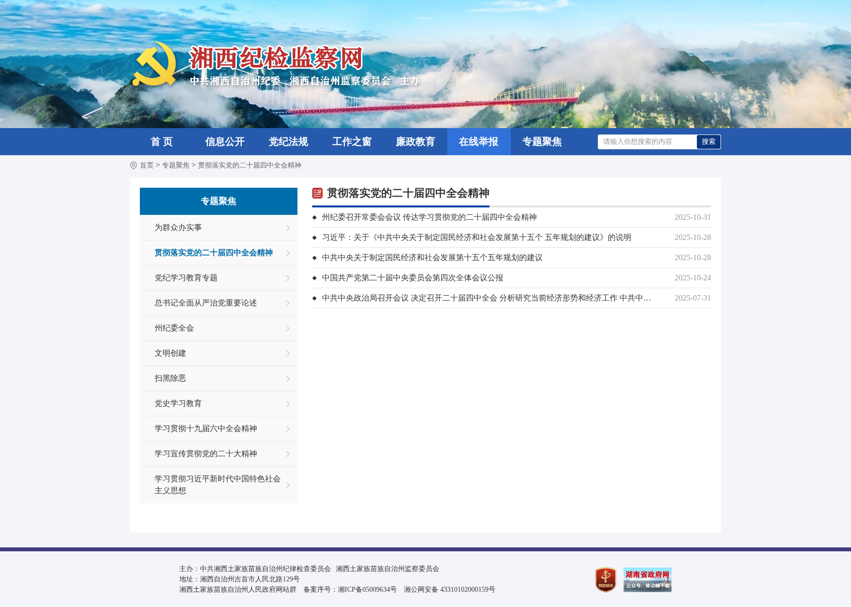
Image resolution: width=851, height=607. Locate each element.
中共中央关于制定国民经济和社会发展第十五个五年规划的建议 (432, 257)
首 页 (162, 141)
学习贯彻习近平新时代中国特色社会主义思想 (218, 484)
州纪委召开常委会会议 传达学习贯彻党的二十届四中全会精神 (429, 217)
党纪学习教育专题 (186, 277)
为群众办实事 (178, 227)
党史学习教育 (178, 403)
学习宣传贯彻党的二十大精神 (206, 453)
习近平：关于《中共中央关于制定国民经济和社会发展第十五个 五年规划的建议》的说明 (476, 237)
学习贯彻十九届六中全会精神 (206, 428)
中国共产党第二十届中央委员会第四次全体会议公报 (412, 277)
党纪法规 (288, 141)
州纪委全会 (174, 328)
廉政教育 (415, 141)
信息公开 (225, 141)
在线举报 (478, 141)
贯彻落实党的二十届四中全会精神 (249, 165)
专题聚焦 (542, 141)
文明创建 (170, 353)
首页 (147, 165)
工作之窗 (352, 141)
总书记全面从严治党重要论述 (206, 303)
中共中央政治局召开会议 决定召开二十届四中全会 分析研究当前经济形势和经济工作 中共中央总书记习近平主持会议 (489, 298)
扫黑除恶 (170, 378)
